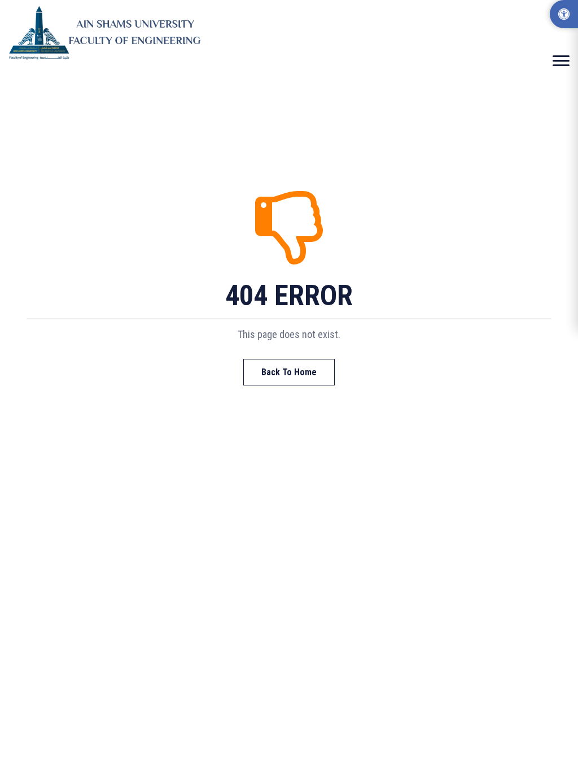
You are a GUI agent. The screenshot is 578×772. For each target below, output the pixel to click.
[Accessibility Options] (564, 14)
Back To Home (289, 372)
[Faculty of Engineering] (107, 33)
